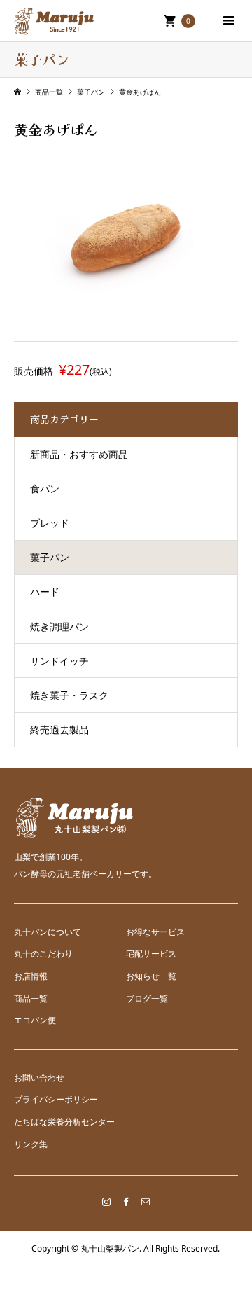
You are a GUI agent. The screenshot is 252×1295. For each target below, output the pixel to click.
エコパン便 (35, 1020)
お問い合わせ (39, 1077)
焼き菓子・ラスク (69, 695)
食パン (44, 488)
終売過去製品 (59, 729)
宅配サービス (151, 954)
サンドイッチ (59, 660)
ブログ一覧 (147, 998)
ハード (44, 591)
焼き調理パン (59, 626)
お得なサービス (155, 932)
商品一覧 (31, 998)
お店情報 (31, 976)
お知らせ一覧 (151, 976)
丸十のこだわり (43, 954)
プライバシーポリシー (56, 1099)
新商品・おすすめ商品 (79, 454)
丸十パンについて (47, 932)
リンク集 (31, 1144)
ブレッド (49, 522)
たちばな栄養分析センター (64, 1122)
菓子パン (49, 557)
